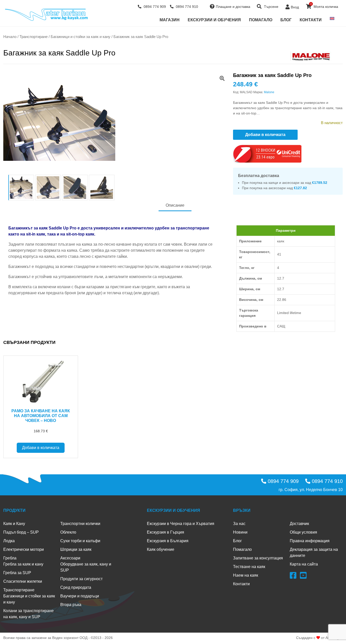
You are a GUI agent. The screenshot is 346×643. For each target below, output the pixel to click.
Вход (295, 7)
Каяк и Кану (14, 523)
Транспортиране (34, 37)
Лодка (9, 541)
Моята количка (324, 6)
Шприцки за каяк (75, 549)
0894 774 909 (154, 7)
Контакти (311, 20)
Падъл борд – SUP (21, 532)
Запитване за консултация (258, 558)
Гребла (9, 558)
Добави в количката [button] (40, 447)
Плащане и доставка (233, 7)
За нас (239, 523)
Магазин (170, 20)
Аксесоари (70, 558)
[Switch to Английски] (332, 18)
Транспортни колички (80, 523)
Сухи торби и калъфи (80, 541)
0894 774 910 (186, 7)
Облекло (68, 532)
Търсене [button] (270, 7)
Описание (175, 205)
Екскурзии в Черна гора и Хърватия (180, 523)
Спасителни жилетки (22, 581)
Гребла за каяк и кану (23, 564)
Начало (9, 37)
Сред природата (75, 587)
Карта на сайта (304, 564)
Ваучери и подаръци (79, 596)
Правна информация (310, 541)
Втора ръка (70, 604)
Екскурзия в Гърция (165, 532)
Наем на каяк (245, 575)
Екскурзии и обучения (214, 20)
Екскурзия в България (167, 541)
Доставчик (299, 523)
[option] (115, 123)
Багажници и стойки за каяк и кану (80, 37)
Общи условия (303, 532)
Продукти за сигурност (81, 579)
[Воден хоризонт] (46, 14)
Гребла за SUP (17, 573)
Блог (286, 20)
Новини (240, 532)
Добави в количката (265, 134)
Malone (269, 92)
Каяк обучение (160, 549)
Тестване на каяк (249, 566)
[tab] (175, 205)
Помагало (260, 20)
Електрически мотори (23, 549)
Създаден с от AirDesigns (319, 638)
